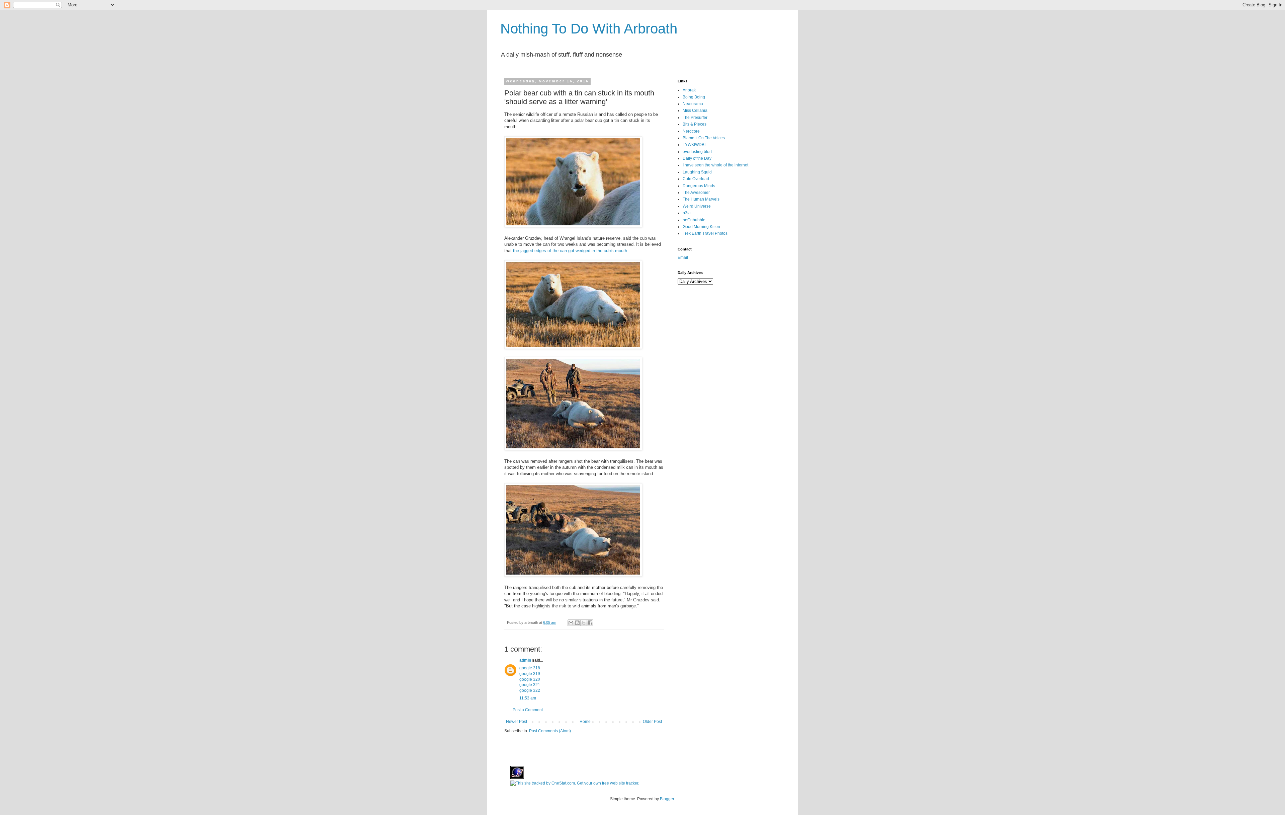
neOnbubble (694, 220)
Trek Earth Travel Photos (705, 233)
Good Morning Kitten (701, 226)
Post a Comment (528, 710)
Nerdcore (691, 131)
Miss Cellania (695, 110)
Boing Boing (694, 97)
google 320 (529, 679)
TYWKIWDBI (694, 144)
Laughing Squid (697, 172)
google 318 (529, 668)
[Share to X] (583, 622)
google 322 (529, 690)
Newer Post (516, 721)
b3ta (687, 213)
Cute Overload (696, 178)
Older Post (652, 721)
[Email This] (571, 622)
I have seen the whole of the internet (715, 165)
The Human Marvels (701, 199)
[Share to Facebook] (590, 622)
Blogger (667, 799)
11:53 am (527, 698)
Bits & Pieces (694, 124)
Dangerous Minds (699, 185)
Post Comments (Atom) (550, 731)
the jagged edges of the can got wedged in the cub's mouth (570, 250)
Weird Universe (697, 206)
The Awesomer (696, 192)
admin (525, 660)
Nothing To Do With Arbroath (588, 28)
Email (683, 257)
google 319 (529, 673)
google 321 (529, 684)
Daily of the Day (697, 158)
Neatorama (693, 103)
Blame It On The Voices (704, 138)
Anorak (689, 90)
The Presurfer (695, 117)
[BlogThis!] (577, 622)
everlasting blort (697, 151)
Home (585, 721)
